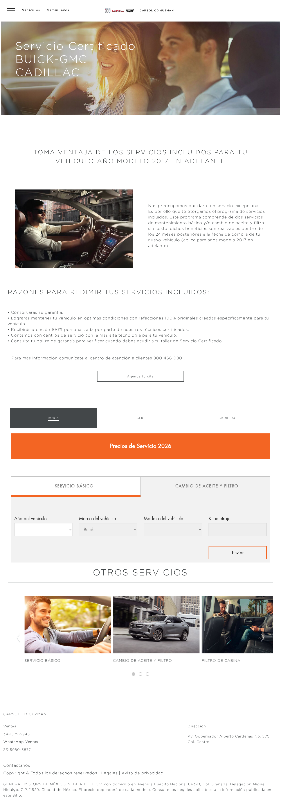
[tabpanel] (140, 638)
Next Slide (262, 638)
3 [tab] (147, 674)
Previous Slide (18, 638)
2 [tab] (140, 674)
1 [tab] (133, 674)
